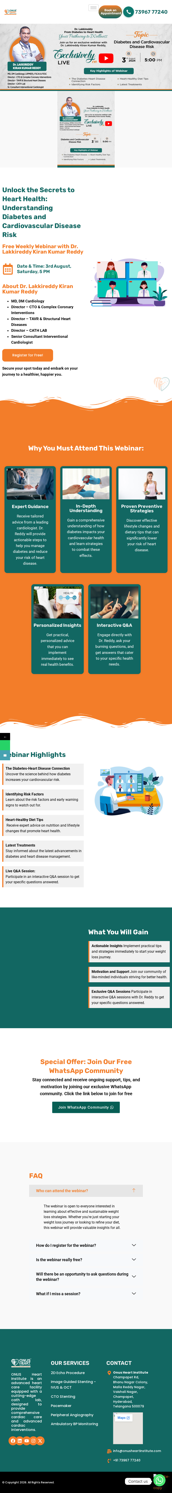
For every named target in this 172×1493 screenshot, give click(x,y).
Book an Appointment (111, 11)
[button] (86, 1191)
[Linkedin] (19, 1440)
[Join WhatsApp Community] (5, 745)
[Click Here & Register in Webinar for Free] (5, 755)
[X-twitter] (40, 1440)
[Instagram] (33, 1440)
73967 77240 (151, 12)
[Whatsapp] (159, 1481)
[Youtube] (26, 1440)
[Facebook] (13, 1440)
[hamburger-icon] (93, 7)
